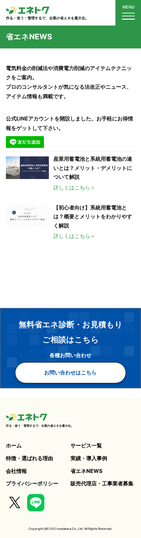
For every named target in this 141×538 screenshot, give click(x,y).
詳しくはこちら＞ (74, 187)
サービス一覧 (86, 445)
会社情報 (16, 471)
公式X (15, 502)
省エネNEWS (86, 471)
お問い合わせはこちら (70, 372)
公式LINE (36, 502)
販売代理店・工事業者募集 (101, 483)
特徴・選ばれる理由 (29, 458)
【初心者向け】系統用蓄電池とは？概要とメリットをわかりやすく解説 (92, 216)
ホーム (14, 445)
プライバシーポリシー (32, 483)
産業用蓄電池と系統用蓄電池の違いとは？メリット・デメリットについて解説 (92, 167)
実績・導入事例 (88, 458)
